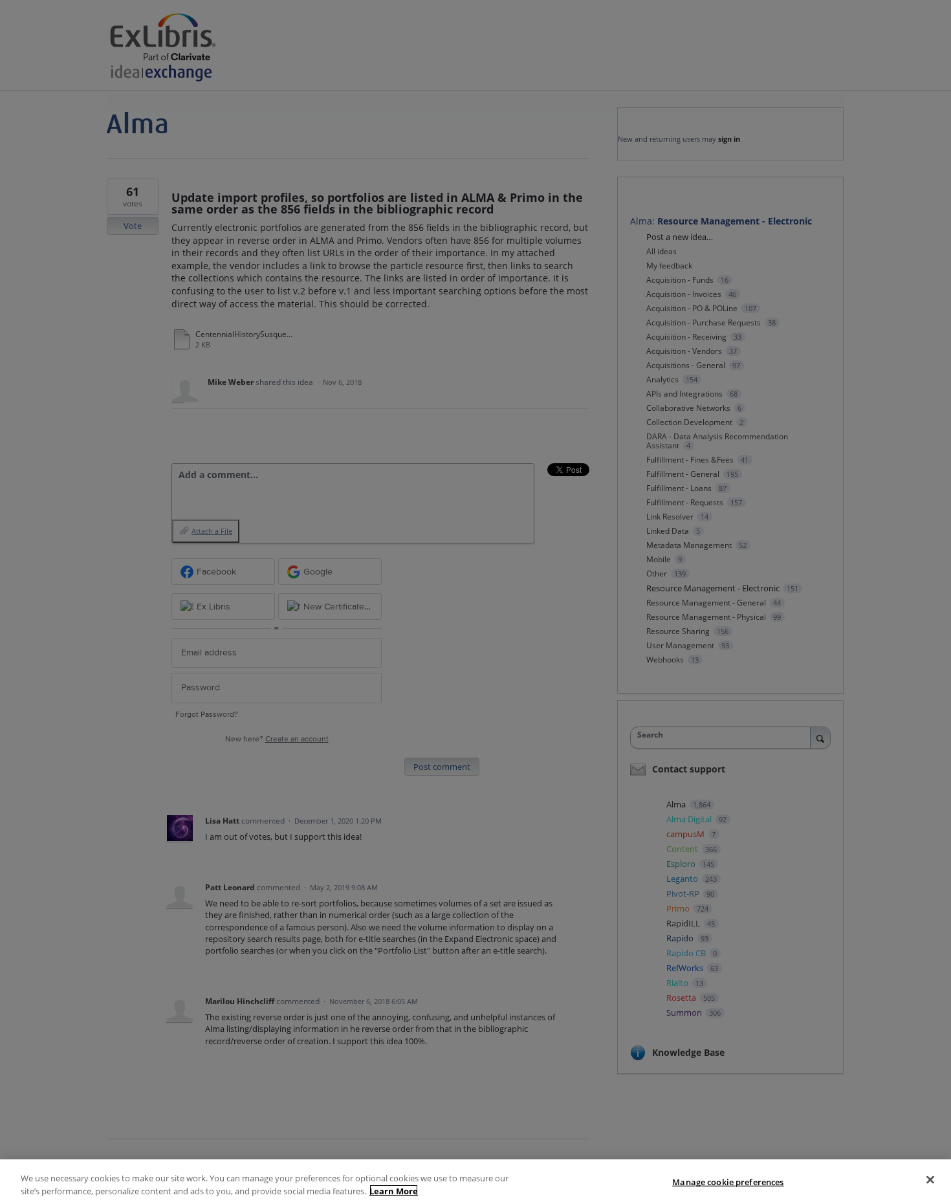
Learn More (393, 1190)
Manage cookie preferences (727, 1182)
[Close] (930, 1180)
